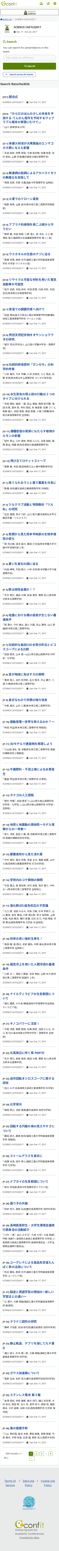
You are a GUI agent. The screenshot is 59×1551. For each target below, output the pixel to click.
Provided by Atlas (29, 1537)
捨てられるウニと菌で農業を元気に (32, 483)
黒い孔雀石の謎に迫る (23, 564)
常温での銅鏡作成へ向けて (27, 309)
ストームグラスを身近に (26, 1156)
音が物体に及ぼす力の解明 (26, 674)
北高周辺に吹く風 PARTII (27, 1053)
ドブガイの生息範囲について (29, 1181)
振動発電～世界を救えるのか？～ (32, 722)
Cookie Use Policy (48, 1483)
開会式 (13, 97)
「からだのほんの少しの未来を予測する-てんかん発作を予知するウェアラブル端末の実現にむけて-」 (28, 118)
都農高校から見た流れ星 (26, 854)
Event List (7, 19)
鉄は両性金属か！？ (22, 589)
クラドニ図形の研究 (23, 1321)
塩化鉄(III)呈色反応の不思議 (29, 905)
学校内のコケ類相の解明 (26, 880)
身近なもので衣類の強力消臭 (28, 700)
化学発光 (16, 1104)
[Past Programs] (41, 4)
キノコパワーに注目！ (25, 1023)
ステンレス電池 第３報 (25, 1395)
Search (12, 42)
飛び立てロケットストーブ (28, 461)
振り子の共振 (19, 1203)
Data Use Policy (28, 1483)
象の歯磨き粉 (19, 1428)
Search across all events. (22, 74)
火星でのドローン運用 (24, 199)
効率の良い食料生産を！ (26, 939)
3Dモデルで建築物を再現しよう (31, 744)
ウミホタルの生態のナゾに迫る (29, 254)
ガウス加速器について (25, 1373)
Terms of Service (10, 1483)
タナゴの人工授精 (22, 795)
